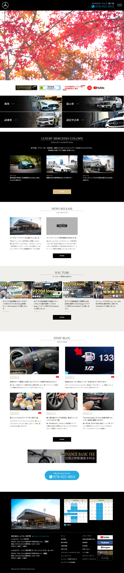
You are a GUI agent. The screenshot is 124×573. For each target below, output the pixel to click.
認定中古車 (64, 549)
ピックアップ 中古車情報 (68, 562)
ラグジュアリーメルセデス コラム (70, 552)
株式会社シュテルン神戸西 (30, 536)
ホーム (63, 536)
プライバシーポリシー (88, 556)
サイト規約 (85, 552)
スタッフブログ (86, 536)
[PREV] (68, 500)
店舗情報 (84, 542)
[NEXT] (83, 500)
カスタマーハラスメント (89, 559)
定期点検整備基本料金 (88, 539)
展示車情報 (64, 542)
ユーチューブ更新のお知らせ (69, 559)
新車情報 (63, 539)
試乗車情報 (64, 546)
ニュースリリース (66, 556)
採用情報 (84, 546)
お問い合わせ (86, 549)
